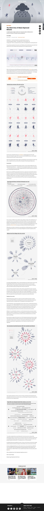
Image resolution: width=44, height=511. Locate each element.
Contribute (28, 507)
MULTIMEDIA (9, 25)
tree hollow (21, 154)
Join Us (32, 507)
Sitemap (34, 508)
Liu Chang (9, 35)
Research (35, 507)
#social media (20, 37)
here (9, 449)
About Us (25, 507)
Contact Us (38, 507)
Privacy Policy (30, 508)
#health (23, 37)
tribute (30, 69)
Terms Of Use (25, 508)
